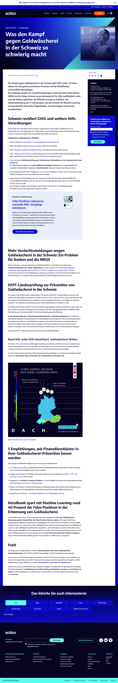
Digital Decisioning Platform (12, 659)
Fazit (91, 112)
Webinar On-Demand (81, 609)
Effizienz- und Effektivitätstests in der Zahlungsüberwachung (43, 493)
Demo (99, 13)
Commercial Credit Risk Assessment (42, 659)
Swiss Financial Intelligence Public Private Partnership (57, 172)
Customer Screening (65, 659)
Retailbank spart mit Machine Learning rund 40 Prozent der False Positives (101, 107)
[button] (92, 7)
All (16, 603)
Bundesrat (13, 163)
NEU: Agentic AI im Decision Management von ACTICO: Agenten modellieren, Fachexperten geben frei (57, 3)
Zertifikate (90, 664)
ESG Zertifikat (93, 680)
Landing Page (15, 609)
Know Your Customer (66, 666)
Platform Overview (10, 657)
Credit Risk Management (39, 657)
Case (80, 603)
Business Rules (9, 661)
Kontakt (110, 7)
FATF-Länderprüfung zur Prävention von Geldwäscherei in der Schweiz (101, 93)
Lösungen (55, 13)
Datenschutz (103, 680)
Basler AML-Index (17, 344)
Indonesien (45, 156)
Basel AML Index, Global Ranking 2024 (24, 440)
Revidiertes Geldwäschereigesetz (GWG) (28, 150)
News (59, 609)
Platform (47, 13)
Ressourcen (88, 13)
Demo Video (102, 603)
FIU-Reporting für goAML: (19, 468)
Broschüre (59, 603)
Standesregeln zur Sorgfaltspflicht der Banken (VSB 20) (40, 142)
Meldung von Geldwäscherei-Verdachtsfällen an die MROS (40, 572)
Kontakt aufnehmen (85, 640)
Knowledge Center (109, 657)
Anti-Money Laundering (66, 657)
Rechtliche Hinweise (79, 680)
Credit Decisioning (37, 661)
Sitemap (112, 680)
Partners (69, 13)
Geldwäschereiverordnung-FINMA (35, 146)
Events (89, 668)
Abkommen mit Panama (22, 154)
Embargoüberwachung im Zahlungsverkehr (27, 483)
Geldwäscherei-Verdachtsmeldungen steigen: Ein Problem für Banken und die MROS (101, 87)
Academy (97, 7)
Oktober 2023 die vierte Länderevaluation (50, 298)
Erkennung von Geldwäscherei (33, 512)
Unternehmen (78, 13)
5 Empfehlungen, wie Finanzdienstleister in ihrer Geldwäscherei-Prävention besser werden (100, 100)
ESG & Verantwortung (94, 661)
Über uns (90, 657)
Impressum (67, 680)
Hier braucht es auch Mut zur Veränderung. (54, 562)
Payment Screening (65, 661)
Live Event (37, 609)
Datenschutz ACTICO (98, 137)
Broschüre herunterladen (25, 232)
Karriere (104, 7)
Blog (37, 603)
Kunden (62, 13)
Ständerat (39, 181)
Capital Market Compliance (67, 664)
